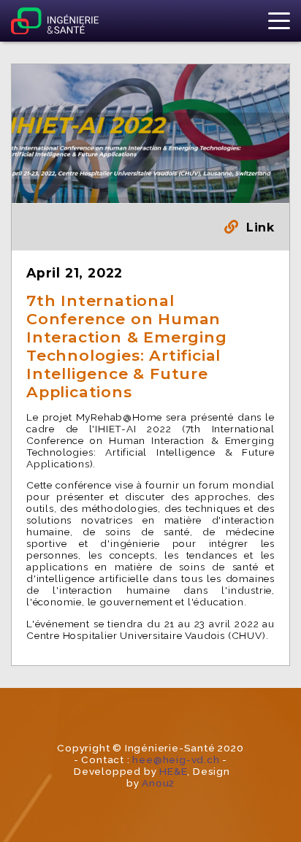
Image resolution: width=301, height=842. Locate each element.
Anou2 (158, 783)
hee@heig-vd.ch (175, 759)
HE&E (173, 771)
